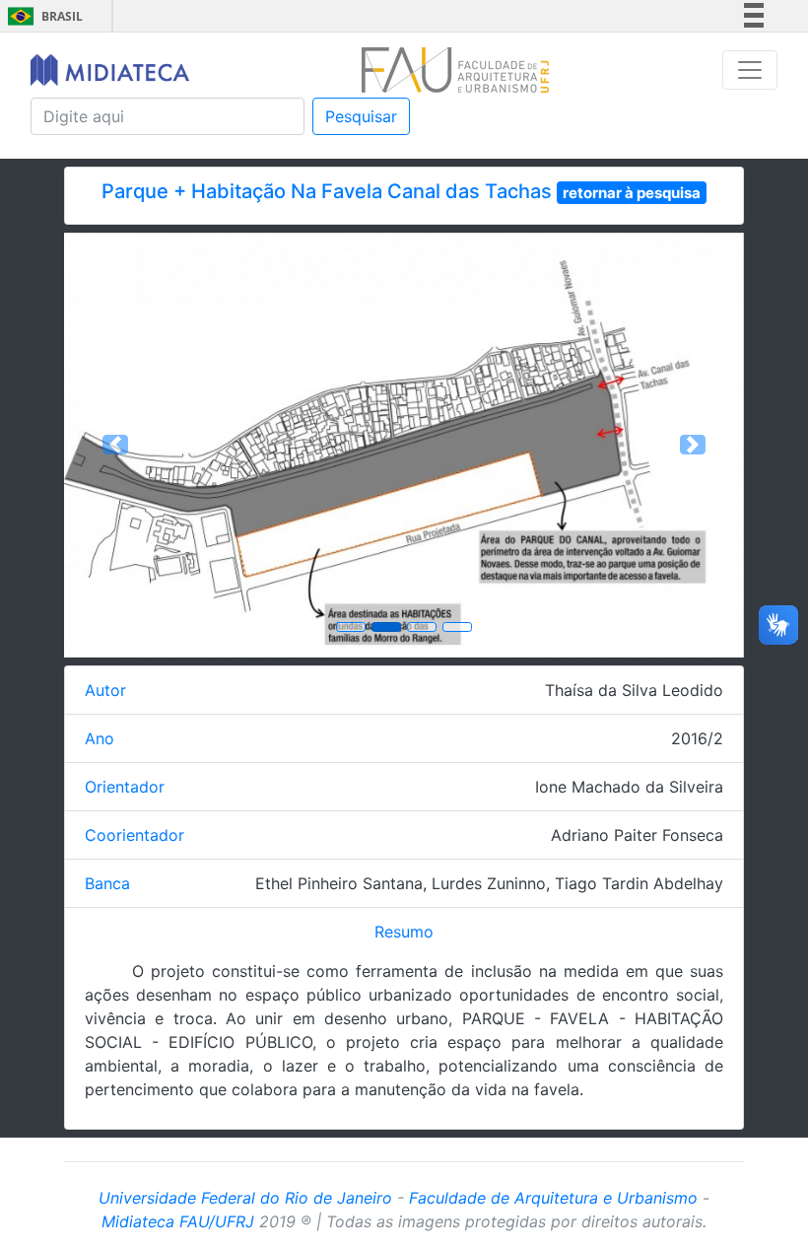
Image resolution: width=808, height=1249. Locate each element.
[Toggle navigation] (749, 70)
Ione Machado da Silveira (629, 787)
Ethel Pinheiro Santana (339, 883)
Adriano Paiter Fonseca (637, 835)
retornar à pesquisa (632, 192)
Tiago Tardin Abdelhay (639, 883)
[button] (115, 445)
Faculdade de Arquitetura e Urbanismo (553, 1198)
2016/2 (697, 738)
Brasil (41, 16)
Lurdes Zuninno (489, 883)
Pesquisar (361, 116)
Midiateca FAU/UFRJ (177, 1221)
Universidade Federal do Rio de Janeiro (245, 1198)
